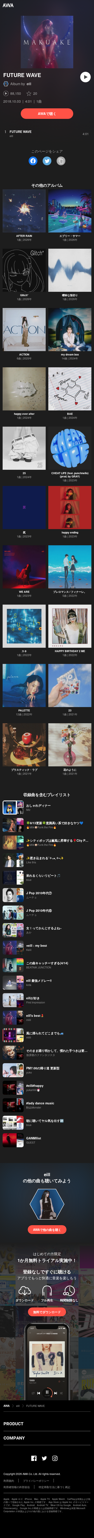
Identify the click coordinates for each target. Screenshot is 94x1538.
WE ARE (24, 592)
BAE (70, 414)
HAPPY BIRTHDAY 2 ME (70, 651)
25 (24, 473)
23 (69, 710)
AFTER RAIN (24, 236)
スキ (24, 651)
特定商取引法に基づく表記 (54, 1487)
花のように (70, 770)
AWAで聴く (47, 113)
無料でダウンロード (47, 1312)
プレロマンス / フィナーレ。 (70, 592)
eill (29, 83)
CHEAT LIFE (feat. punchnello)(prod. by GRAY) (70, 474)
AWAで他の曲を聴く (47, 1229)
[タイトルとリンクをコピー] (61, 161)
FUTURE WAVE (35, 1406)
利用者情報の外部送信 (16, 1487)
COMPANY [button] (14, 1438)
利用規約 (8, 1480)
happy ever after (24, 414)
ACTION (24, 354)
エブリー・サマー (69, 236)
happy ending (70, 532)
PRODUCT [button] (13, 1423)
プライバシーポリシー (36, 1480)
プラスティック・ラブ (24, 770)
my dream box (70, 354)
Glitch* (24, 295)
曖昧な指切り (70, 295)
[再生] (85, 77)
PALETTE (24, 710)
